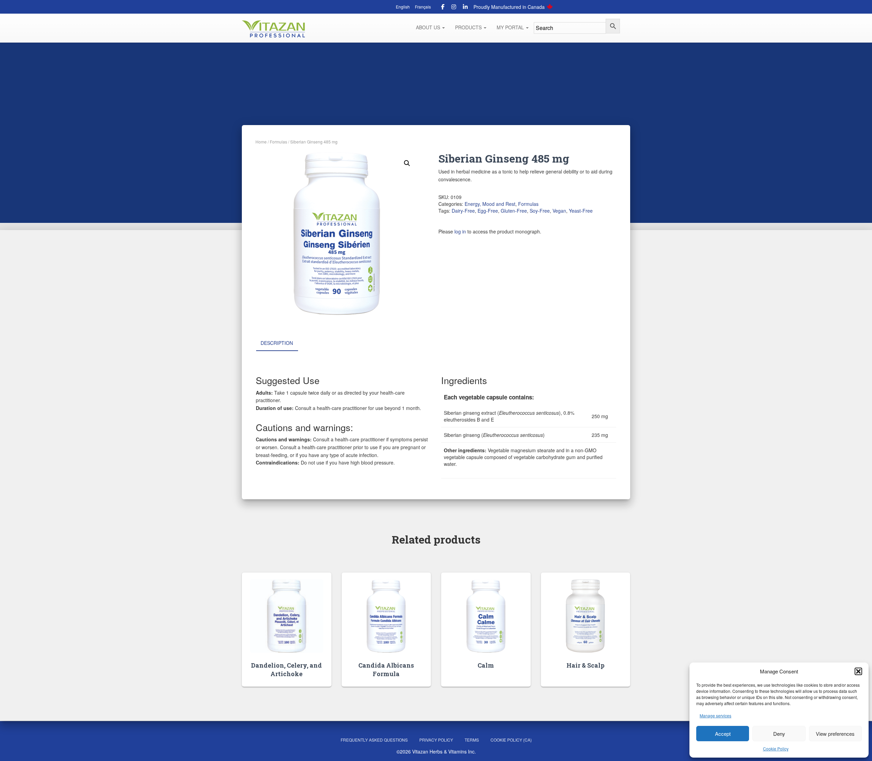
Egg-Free (488, 210)
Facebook (443, 8)
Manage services (715, 715)
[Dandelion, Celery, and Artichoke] (286, 616)
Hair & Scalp (585, 665)
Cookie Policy (776, 748)
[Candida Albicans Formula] (386, 616)
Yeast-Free (581, 210)
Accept (723, 733)
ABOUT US (428, 27)
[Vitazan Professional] (273, 28)
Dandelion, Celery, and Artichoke (286, 669)
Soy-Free (540, 210)
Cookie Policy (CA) (511, 740)
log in (460, 231)
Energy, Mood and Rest (490, 203)
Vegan (559, 210)
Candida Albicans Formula (386, 669)
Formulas (278, 141)
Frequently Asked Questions (374, 740)
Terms (472, 740)
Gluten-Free (514, 210)
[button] (858, 671)
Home (261, 141)
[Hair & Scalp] (585, 616)
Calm (486, 665)
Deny (779, 733)
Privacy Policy (436, 740)
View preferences (835, 733)
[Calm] (486, 616)
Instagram (453, 8)
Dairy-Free (463, 210)
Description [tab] (277, 342)
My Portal (511, 27)
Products (469, 27)
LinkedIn (465, 8)
